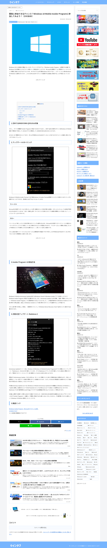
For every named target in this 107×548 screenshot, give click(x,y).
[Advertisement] (40, 91)
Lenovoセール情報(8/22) (83, 167)
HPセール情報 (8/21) (82, 169)
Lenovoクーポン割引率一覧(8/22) (86, 175)
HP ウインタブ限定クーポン (84, 173)
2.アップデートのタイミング (25, 109)
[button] (51, 425)
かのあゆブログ (13, 411)
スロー (21, 113)
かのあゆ (28, 22)
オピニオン (35, 22)
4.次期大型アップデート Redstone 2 (27, 117)
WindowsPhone (14, 22)
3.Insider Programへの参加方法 (25, 115)
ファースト (22, 111)
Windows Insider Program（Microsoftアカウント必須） (24, 409)
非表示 (41, 104)
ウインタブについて (87, 413)
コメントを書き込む (40, 527)
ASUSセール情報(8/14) (83, 171)
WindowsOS (22, 22)
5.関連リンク (21, 118)
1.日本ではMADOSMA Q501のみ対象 (27, 107)
